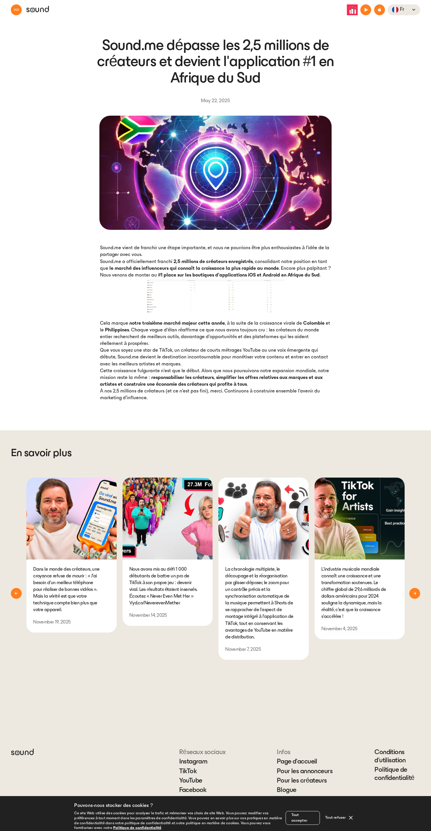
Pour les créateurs (302, 781)
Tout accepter (299, 817)
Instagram (193, 762)
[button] (16, 9)
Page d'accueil (297, 762)
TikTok (188, 771)
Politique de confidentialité (394, 774)
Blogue (286, 790)
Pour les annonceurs (304, 771)
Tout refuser (335, 818)
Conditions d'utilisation (389, 756)
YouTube (190, 781)
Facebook (193, 790)
